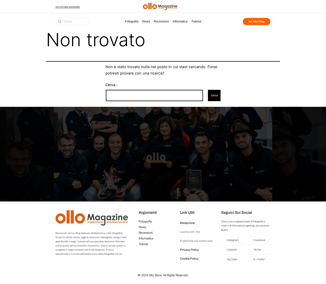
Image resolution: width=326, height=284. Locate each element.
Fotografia (131, 21)
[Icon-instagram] (259, 6)
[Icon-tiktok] (268, 6)
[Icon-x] (249, 6)
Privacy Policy (189, 249)
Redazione (187, 223)
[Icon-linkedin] (263, 6)
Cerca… (111, 85)
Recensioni (161, 21)
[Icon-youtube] (254, 6)
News (146, 21)
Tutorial (196, 21)
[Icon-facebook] (244, 6)
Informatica (180, 21)
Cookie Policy (189, 258)
